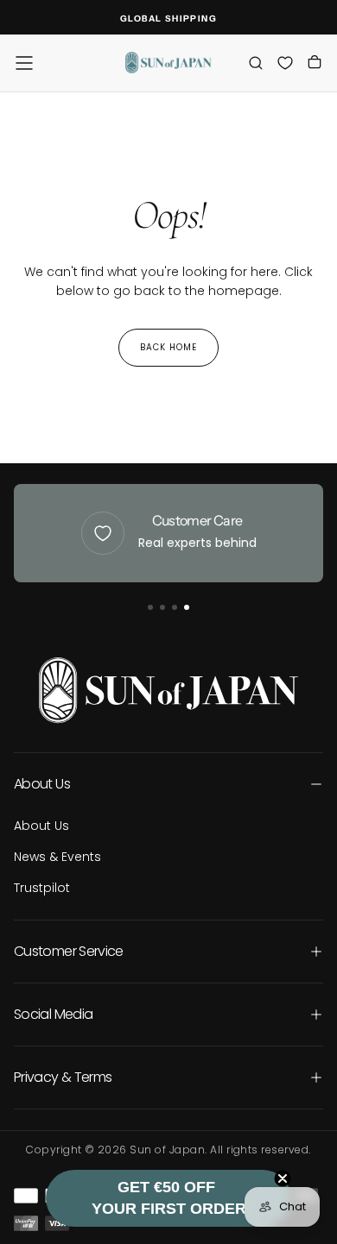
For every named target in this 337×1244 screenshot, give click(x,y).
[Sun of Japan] (168, 690)
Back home (168, 347)
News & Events (57, 856)
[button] (24, 63)
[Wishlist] (285, 62)
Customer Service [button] (69, 951)
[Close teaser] (282, 1178)
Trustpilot (42, 887)
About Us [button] (42, 784)
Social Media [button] (53, 1014)
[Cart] (314, 64)
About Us (41, 825)
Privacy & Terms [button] (62, 1077)
